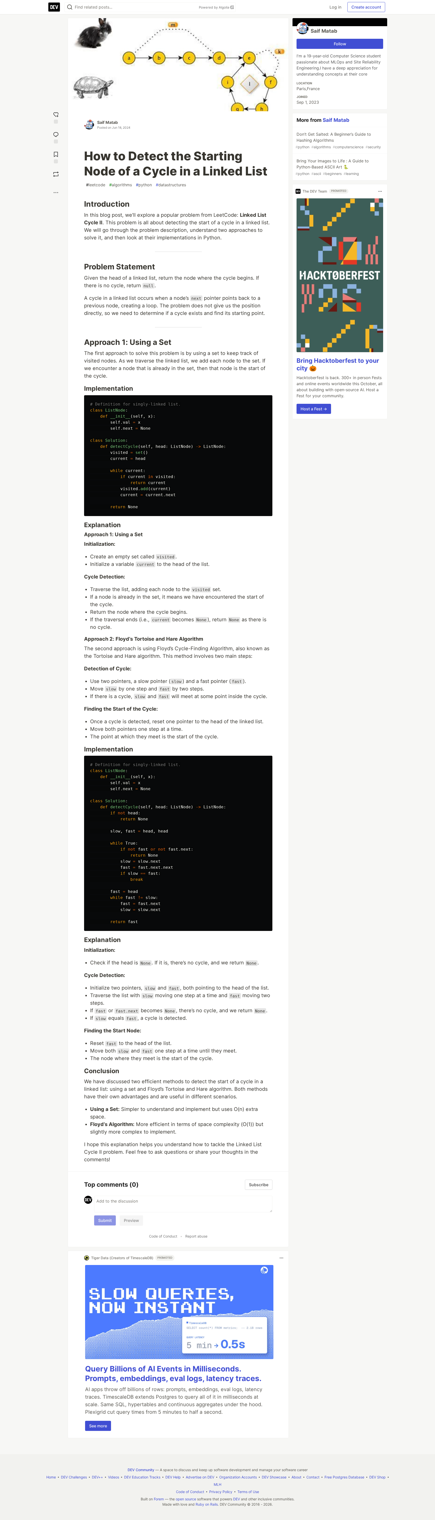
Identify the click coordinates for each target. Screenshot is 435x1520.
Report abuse (196, 1236)
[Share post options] (56, 193)
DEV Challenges (74, 1477)
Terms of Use (248, 1492)
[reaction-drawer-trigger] (55, 117)
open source (186, 1499)
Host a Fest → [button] (314, 409)
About (296, 1477)
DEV (236, 1499)
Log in (335, 7)
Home (51, 1477)
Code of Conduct (163, 1236)
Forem (159, 1499)
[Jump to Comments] (56, 137)
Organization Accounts (238, 1477)
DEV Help (173, 1477)
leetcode (95, 184)
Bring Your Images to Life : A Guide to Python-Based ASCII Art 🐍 (332, 167)
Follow (340, 43)
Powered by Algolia (214, 7)
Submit (105, 1220)
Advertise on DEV (200, 1477)
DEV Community (141, 1470)
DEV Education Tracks (142, 1477)
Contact (312, 1477)
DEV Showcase (274, 1477)
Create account (366, 7)
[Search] (70, 7)
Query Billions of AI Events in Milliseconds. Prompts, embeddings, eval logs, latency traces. (173, 1373)
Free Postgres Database (344, 1477)
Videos (113, 1477)
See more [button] (98, 1425)
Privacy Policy (220, 1492)
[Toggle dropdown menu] (281, 1258)
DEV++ (97, 1477)
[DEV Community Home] (54, 7)
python (144, 184)
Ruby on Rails (207, 1504)
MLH (217, 1484)
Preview (131, 1220)
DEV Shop (377, 1477)
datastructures (171, 184)
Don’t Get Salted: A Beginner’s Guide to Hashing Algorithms (338, 140)
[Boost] (56, 174)
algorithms (120, 184)
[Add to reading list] (56, 157)
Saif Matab (107, 122)
